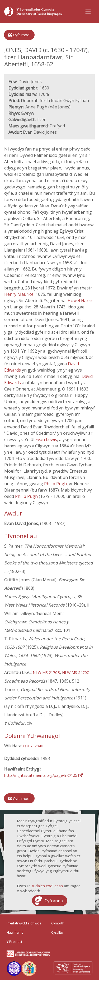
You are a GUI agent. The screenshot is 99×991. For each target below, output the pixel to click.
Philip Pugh (55, 484)
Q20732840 (33, 745)
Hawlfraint (15, 932)
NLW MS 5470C (75, 672)
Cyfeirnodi (21, 34)
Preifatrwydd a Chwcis (24, 923)
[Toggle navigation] (88, 11)
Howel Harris (80, 300)
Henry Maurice (19, 294)
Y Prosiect (14, 941)
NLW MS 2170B (46, 672)
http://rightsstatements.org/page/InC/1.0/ (41, 775)
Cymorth (57, 923)
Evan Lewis (46, 439)
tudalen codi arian (47, 885)
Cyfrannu (54, 901)
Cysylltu (57, 932)
